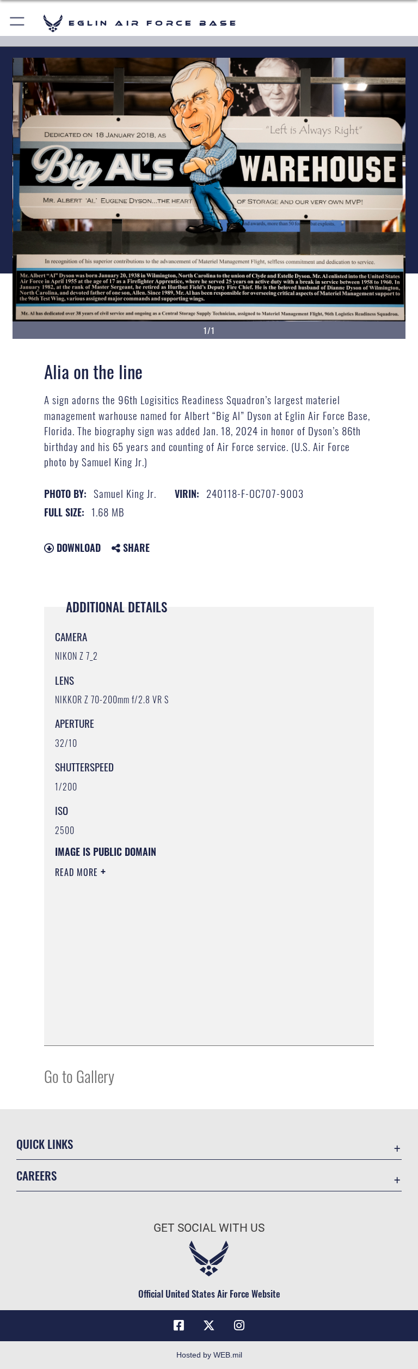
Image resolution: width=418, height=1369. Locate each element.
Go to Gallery (79, 1075)
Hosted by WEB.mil (209, 1354)
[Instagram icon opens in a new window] (239, 1325)
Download (77, 547)
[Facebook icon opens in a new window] (178, 1325)
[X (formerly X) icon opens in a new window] (209, 1325)
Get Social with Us (209, 1227)
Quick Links (44, 1143)
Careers (36, 1175)
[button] (17, 23)
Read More (78, 872)
